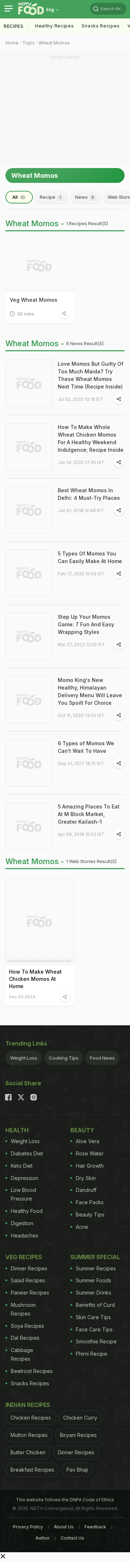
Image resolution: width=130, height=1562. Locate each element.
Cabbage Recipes (22, 1354)
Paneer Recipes (30, 1292)
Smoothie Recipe (96, 1341)
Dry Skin (86, 1178)
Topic (28, 43)
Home (11, 43)
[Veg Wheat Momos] (39, 266)
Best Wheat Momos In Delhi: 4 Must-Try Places (89, 494)
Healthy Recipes (54, 26)
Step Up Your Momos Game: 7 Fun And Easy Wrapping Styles (86, 624)
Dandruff (86, 1190)
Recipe (50, 197)
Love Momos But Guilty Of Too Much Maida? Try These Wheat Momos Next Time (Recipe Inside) (91, 375)
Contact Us (72, 1538)
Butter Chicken (28, 1452)
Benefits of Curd (95, 1305)
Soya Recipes (27, 1326)
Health (17, 1130)
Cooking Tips (63, 1058)
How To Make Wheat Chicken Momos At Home (35, 979)
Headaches (24, 1235)
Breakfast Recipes (32, 1470)
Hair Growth (90, 1166)
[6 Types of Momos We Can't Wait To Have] (28, 762)
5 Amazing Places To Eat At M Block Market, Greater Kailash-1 (89, 814)
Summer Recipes (96, 1268)
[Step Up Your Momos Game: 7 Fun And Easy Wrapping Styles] (28, 636)
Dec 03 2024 (22, 996)
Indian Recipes (27, 1404)
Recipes (13, 26)
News (84, 197)
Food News (102, 1058)
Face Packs (90, 1202)
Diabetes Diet (27, 1153)
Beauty (82, 1130)
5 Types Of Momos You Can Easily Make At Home (90, 557)
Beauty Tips (90, 1214)
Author (42, 1538)
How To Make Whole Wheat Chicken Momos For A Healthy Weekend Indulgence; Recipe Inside (91, 438)
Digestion (22, 1223)
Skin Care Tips (93, 1317)
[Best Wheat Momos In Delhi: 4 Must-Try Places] (28, 509)
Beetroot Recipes (32, 1371)
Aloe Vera (87, 1141)
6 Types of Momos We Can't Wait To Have (86, 747)
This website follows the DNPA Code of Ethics (65, 1499)
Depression (24, 1178)
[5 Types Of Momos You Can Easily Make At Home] (28, 573)
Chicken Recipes (30, 1418)
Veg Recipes (23, 1257)
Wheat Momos (54, 43)
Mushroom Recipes (23, 1309)
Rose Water (90, 1153)
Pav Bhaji (77, 1470)
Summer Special (95, 1257)
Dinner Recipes (29, 1268)
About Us (64, 1526)
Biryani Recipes (78, 1435)
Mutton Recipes (29, 1435)
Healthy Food (27, 1211)
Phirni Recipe (91, 1354)
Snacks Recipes (101, 26)
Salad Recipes (28, 1280)
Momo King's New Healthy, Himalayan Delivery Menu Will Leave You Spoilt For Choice (90, 691)
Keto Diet (21, 1166)
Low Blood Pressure (23, 1194)
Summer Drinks (93, 1292)
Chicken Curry (80, 1418)
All (18, 197)
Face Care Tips (94, 1329)
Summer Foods (93, 1280)
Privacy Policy (28, 1526)
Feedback (95, 1526)
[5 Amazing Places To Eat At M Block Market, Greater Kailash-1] (28, 826)
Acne (82, 1227)
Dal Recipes (25, 1338)
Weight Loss (23, 1058)
